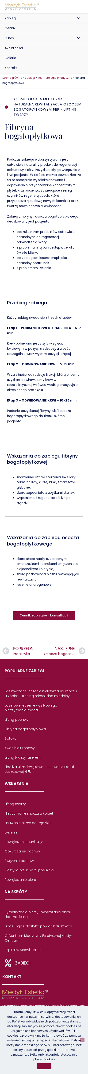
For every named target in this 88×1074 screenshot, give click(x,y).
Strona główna (12, 78)
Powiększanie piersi (21, 879)
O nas (9, 38)
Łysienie (11, 832)
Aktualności (14, 48)
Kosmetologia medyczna (55, 78)
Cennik (10, 28)
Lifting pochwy (16, 719)
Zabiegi (10, 18)
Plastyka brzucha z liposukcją (29, 870)
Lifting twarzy (15, 804)
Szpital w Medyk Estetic (23, 949)
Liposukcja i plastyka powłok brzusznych (38, 926)
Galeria (10, 58)
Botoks (10, 738)
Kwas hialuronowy (20, 748)
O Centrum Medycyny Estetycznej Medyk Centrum (39, 938)
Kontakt (11, 68)
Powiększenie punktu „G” (25, 841)
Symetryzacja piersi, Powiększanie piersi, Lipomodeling (38, 914)
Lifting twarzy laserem (23, 757)
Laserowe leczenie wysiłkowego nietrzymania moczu (31, 707)
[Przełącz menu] (78, 18)
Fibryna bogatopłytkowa (25, 729)
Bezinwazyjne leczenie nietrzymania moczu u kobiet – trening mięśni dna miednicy (41, 693)
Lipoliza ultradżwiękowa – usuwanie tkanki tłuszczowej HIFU (39, 769)
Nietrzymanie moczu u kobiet (29, 813)
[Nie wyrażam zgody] (82, 1040)
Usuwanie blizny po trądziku (27, 823)
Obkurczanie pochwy (22, 851)
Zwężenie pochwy (19, 860)
